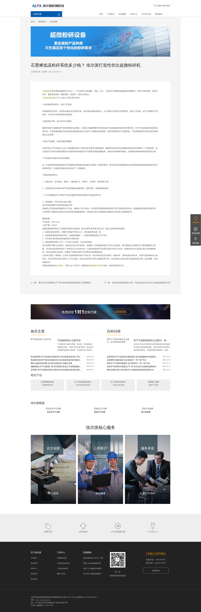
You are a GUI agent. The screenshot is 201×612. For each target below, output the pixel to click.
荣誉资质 (34, 563)
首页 (101, 14)
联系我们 (158, 14)
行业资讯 (59, 266)
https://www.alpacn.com (43, 600)
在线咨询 (155, 571)
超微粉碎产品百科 (96, 266)
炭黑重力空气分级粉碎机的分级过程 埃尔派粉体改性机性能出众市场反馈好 (56, 370)
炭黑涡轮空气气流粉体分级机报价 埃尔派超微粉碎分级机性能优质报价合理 (132, 357)
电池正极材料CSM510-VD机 (93, 558)
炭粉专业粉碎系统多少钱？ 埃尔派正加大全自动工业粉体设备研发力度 (141, 283)
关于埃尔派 (146, 14)
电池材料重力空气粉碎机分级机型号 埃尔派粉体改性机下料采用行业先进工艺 (56, 357)
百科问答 (114, 331)
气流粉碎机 (47, 91)
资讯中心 (134, 14)
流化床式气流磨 (53, 412)
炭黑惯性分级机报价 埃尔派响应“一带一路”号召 (126, 360)
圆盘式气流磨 (99, 412)
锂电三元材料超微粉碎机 (92, 563)
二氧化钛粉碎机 (118, 385)
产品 (74, 266)
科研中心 (34, 568)
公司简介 (34, 558)
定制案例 (87, 552)
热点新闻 (53, 22)
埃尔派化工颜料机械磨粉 (92, 574)
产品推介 (111, 14)
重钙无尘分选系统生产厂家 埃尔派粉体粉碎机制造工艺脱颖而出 (65, 283)
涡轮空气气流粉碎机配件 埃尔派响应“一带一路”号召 (128, 363)
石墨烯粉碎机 (47, 385)
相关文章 (38, 331)
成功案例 (122, 14)
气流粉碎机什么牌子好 (69, 340)
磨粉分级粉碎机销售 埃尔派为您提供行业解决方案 (51, 363)
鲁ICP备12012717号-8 (67, 597)
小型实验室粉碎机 (82, 385)
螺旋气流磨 (153, 385)
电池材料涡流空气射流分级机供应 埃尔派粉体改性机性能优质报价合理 (56, 360)
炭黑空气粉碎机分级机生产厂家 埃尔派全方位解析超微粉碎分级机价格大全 (132, 367)
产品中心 (61, 552)
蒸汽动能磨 (146, 412)
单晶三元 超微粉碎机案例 (92, 568)
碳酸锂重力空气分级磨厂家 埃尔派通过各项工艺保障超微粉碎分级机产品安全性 (56, 367)
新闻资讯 (42, 22)
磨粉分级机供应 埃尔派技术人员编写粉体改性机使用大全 (130, 370)
